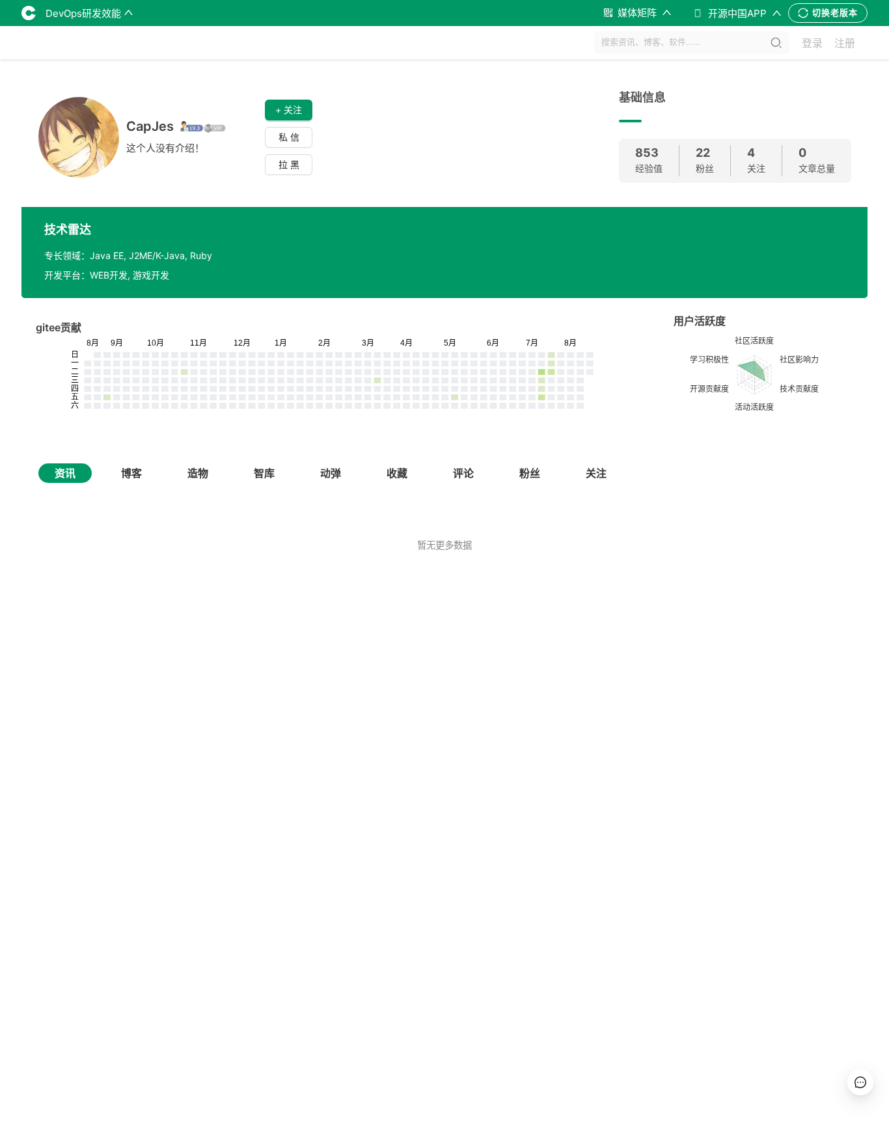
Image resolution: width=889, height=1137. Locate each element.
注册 (844, 42)
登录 (812, 42)
